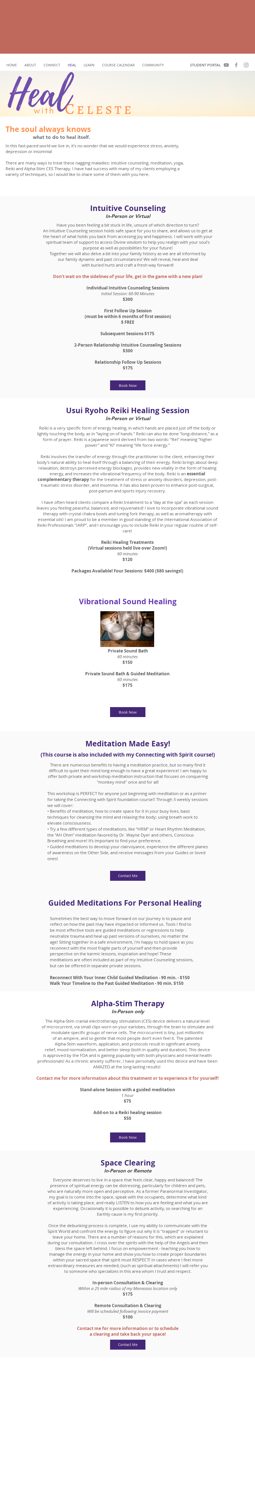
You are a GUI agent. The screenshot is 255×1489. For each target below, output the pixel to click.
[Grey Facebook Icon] (236, 65)
